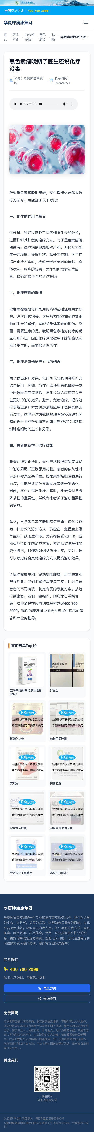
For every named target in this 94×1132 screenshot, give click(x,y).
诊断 (53, 36)
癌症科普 (15, 36)
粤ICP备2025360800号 (49, 1118)
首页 (5, 36)
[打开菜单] (85, 22)
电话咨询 (49, 988)
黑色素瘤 (42, 36)
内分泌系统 (29, 36)
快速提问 (49, 998)
